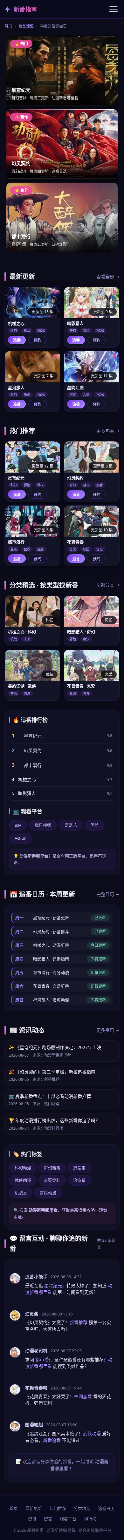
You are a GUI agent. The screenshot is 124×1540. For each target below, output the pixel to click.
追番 (17, 340)
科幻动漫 (23, 1168)
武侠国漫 (23, 1180)
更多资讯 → (108, 1030)
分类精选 (82, 1508)
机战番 (21, 1192)
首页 (8, 26)
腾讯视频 (43, 825)
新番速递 (26, 26)
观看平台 (68, 1519)
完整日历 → (108, 894)
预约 (37, 340)
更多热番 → (108, 431)
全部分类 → (108, 585)
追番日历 (106, 1508)
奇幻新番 (52, 1168)
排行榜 (90, 1519)
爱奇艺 (71, 825)
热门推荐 (58, 1508)
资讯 (32, 1519)
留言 (48, 1519)
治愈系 (79, 1180)
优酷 (94, 825)
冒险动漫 (48, 1192)
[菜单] (113, 9)
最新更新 (33, 1508)
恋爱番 (79, 1168)
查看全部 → (108, 276)
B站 (18, 825)
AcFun (20, 838)
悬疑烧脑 (52, 1180)
